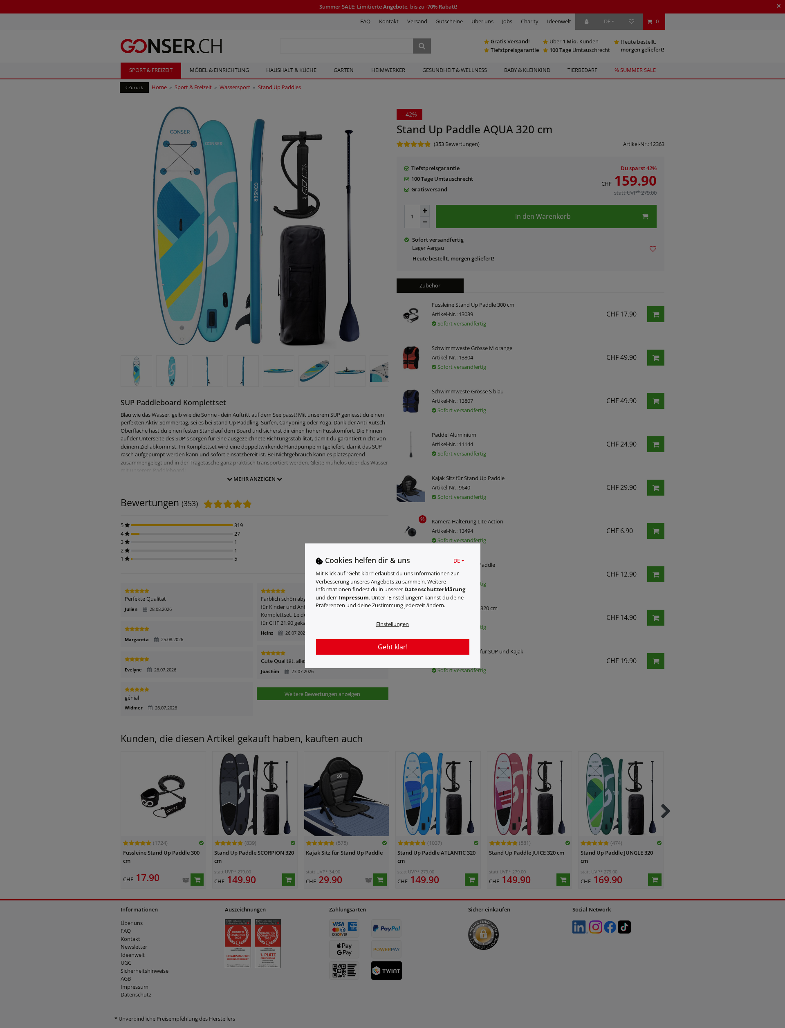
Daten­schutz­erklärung (434, 589)
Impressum (354, 597)
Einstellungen (392, 624)
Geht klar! (393, 646)
